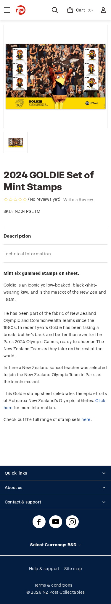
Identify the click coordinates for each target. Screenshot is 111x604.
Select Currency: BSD (53, 544)
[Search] (54, 10)
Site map (73, 568)
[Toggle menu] (7, 10)
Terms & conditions (53, 584)
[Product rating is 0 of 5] (15, 199)
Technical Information (27, 253)
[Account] (103, 10)
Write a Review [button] (78, 199)
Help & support (44, 568)
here (86, 419)
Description (17, 235)
